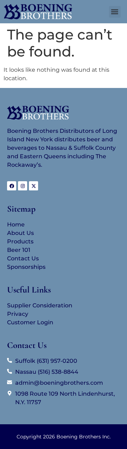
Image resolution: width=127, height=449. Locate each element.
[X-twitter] (33, 185)
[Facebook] (11, 185)
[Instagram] (22, 185)
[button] (115, 12)
